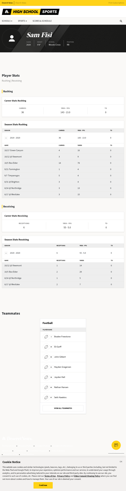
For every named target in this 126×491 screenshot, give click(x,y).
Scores (42, 20)
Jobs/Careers (58, 450)
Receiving (17, 80)
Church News (20, 3)
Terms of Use (8, 445)
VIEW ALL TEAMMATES (63, 408)
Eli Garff (55, 346)
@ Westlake (12, 194)
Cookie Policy (42, 445)
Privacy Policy (25, 445)
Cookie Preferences (63, 445)
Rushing (6, 80)
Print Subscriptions (116, 3)
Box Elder (11, 163)
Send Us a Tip (11, 454)
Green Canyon (13, 150)
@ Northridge (12, 188)
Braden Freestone (61, 336)
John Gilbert (58, 356)
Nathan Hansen (59, 387)
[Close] (121, 462)
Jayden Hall (57, 377)
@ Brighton (11, 181)
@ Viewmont (13, 156)
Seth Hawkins (58, 397)
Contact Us (20, 450)
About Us (6, 450)
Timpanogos (12, 175)
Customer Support (38, 450)
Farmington (12, 169)
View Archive (27, 454)
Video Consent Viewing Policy (87, 476)
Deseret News (7, 3)
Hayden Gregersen (60, 367)
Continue (43, 485)
